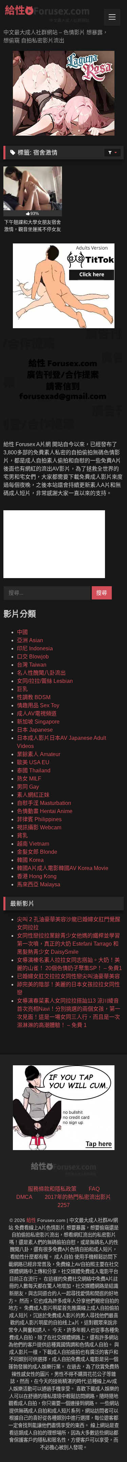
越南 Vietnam (33, 844)
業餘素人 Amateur (38, 754)
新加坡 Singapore (38, 722)
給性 (31, 1220)
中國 (22, 632)
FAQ (94, 1189)
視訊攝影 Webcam (39, 827)
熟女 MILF (29, 779)
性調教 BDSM (33, 697)
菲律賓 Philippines (39, 819)
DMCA (24, 1197)
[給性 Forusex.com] (52, 15)
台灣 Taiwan (31, 665)
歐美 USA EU (33, 762)
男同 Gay (28, 787)
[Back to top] (106, 1441)
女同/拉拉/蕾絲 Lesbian (45, 681)
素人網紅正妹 (33, 795)
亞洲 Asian (30, 640)
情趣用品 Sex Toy (38, 705)
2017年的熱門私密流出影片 (78, 1197)
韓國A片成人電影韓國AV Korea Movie (62, 868)
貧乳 (22, 835)
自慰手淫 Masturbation (44, 803)
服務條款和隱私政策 (52, 1189)
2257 (64, 1205)
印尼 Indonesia (35, 648)
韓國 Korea (30, 860)
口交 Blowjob (33, 656)
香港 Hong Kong (37, 876)
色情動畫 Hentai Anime (44, 811)
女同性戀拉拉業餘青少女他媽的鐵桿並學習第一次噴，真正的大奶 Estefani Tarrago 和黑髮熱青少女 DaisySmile (68, 944)
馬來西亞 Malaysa (38, 884)
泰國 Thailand (33, 770)
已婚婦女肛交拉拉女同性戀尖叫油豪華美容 (68, 976)
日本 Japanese (35, 730)
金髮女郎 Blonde (37, 852)
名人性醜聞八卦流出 (41, 673)
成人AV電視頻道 (37, 713)
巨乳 (22, 689)
